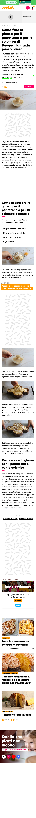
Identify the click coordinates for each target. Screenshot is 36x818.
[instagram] (9, 757)
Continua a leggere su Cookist (18, 518)
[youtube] (14, 757)
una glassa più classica (15, 497)
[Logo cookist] (8, 7)
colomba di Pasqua (9, 144)
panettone (18, 141)
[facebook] (18, 757)
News (9, 579)
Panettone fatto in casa (16, 714)
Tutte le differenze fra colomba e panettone (15, 643)
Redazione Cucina (12, 82)
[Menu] (28, 8)
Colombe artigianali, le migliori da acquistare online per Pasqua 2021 (16, 679)
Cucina (4, 579)
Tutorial (15, 579)
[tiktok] (4, 757)
